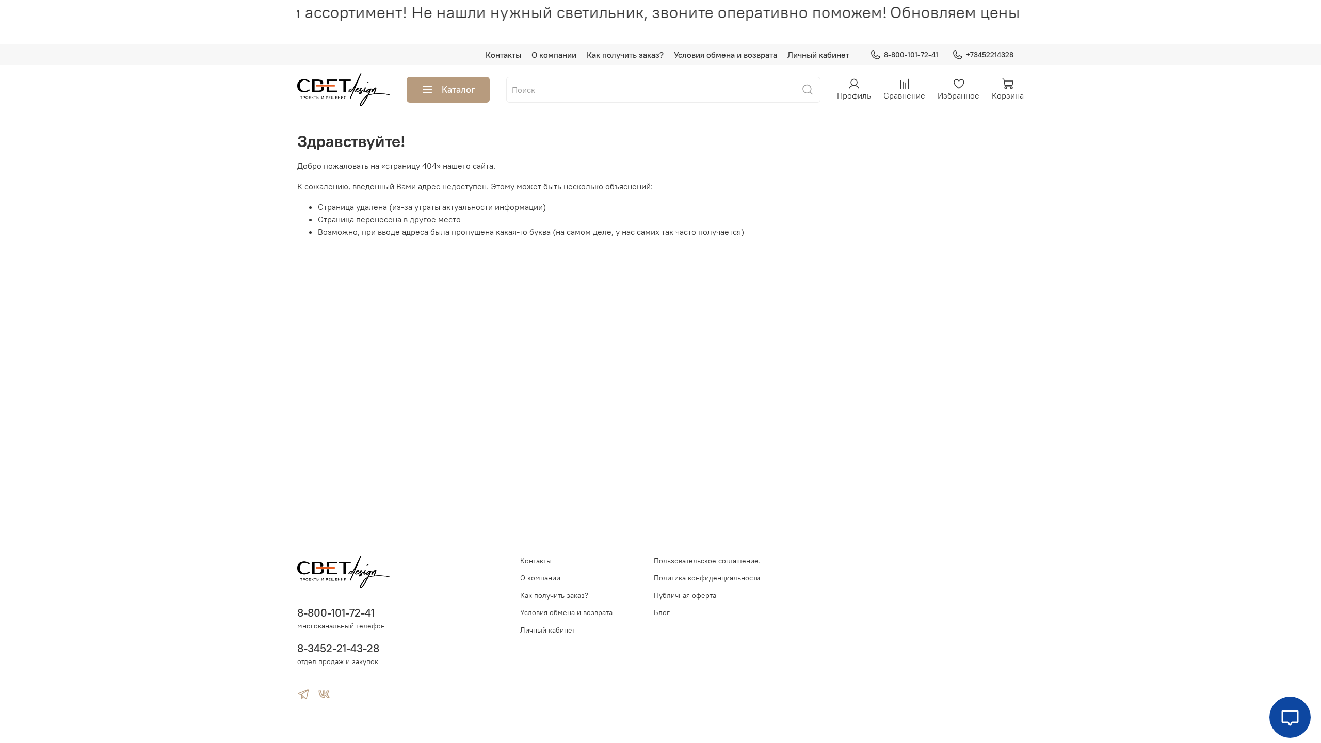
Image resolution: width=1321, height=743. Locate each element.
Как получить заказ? (625, 55)
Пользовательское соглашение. (707, 561)
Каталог (458, 89)
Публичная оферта (685, 595)
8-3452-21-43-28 (338, 648)
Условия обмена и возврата (725, 55)
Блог (662, 612)
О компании (553, 55)
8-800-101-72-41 (911, 54)
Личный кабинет (818, 55)
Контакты (503, 55)
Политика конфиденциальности (707, 578)
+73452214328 (989, 54)
